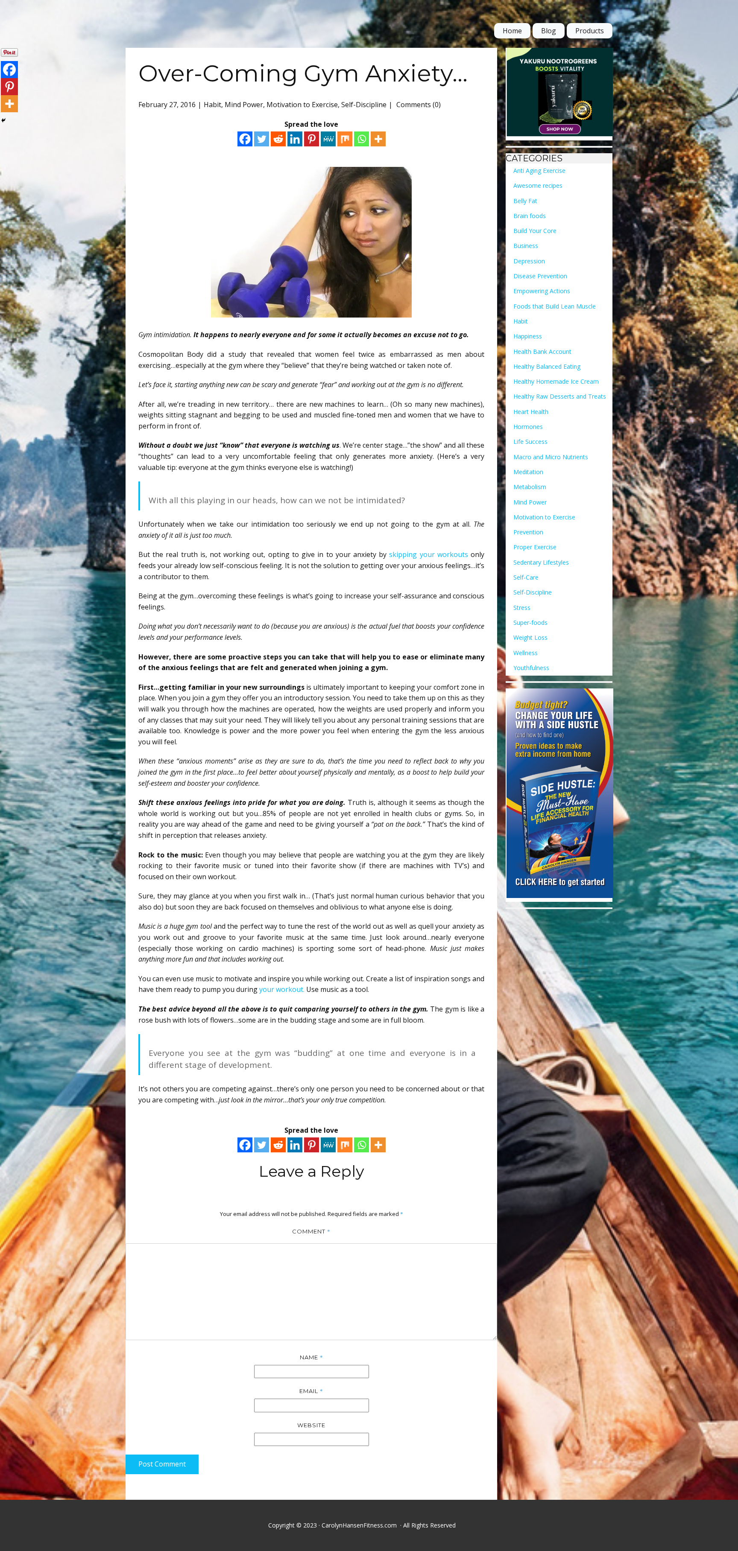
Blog (548, 30)
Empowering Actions (541, 291)
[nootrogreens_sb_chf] (560, 94)
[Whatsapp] (361, 138)
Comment (311, 1231)
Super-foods (530, 622)
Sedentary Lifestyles (541, 562)
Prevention (528, 532)
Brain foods (529, 216)
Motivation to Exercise (302, 104)
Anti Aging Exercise (539, 170)
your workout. (282, 989)
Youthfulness (531, 668)
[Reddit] (278, 138)
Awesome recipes (537, 185)
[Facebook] (244, 138)
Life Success (530, 441)
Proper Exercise (534, 547)
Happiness (527, 336)
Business (525, 246)
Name (311, 1357)
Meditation (528, 472)
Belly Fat (525, 201)
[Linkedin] (294, 138)
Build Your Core (534, 231)
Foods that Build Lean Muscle (554, 306)
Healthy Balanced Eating (546, 366)
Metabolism (529, 487)
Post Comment (162, 1464)
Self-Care (526, 577)
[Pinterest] (311, 138)
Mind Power (244, 104)
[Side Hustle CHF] (560, 795)
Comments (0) (418, 104)
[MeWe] (328, 138)
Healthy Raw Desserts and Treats (559, 396)
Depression (529, 261)
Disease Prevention (540, 276)
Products (589, 30)
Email (311, 1391)
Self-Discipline (364, 104)
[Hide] (3, 120)
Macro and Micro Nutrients (550, 457)
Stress (521, 607)
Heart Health (530, 412)
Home (512, 30)
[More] (378, 138)
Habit (212, 104)
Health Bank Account (542, 351)
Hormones (528, 427)
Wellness (525, 653)
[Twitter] (261, 138)
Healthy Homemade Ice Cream (556, 381)
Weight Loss (530, 637)
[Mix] (344, 138)
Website (311, 1425)
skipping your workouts (428, 554)
